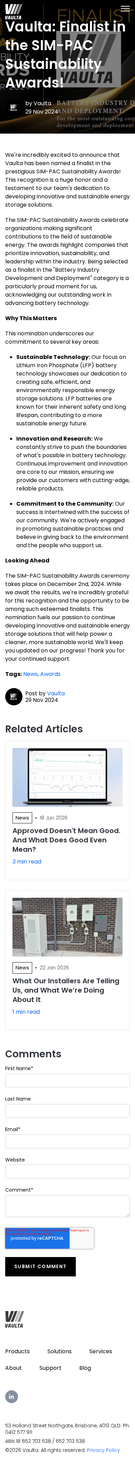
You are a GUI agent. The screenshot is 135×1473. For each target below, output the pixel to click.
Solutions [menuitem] (59, 1351)
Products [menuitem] (17, 1351)
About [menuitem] (13, 1368)
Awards (50, 674)
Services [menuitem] (100, 1351)
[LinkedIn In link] (11, 1396)
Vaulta (42, 103)
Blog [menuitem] (85, 1368)
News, (31, 674)
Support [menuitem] (50, 1368)
